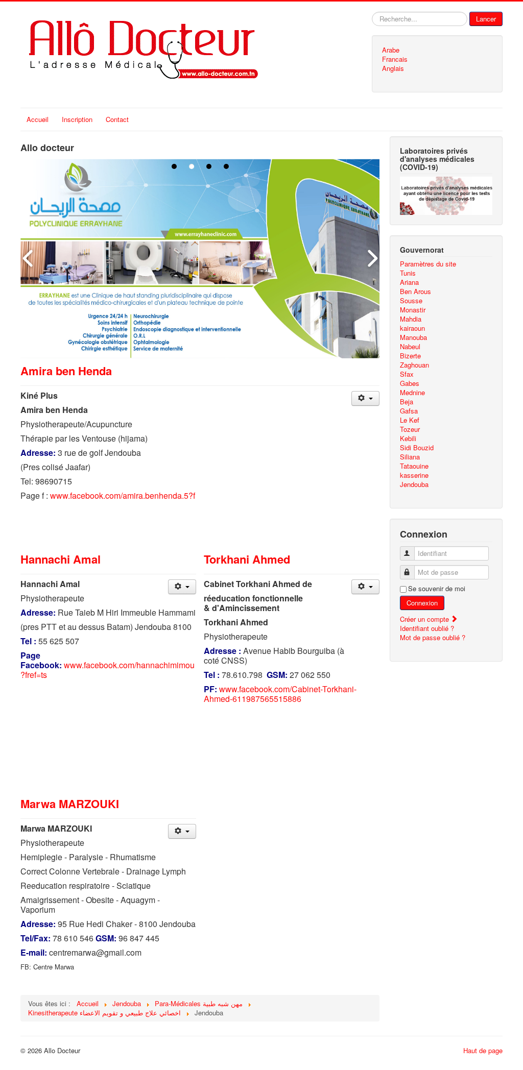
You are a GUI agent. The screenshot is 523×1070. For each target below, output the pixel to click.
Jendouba (414, 484)
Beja (406, 401)
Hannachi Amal (60, 559)
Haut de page (483, 1050)
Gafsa (409, 411)
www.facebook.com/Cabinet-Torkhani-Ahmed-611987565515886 (280, 693)
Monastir (412, 309)
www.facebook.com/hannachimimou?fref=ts (107, 669)
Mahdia (410, 319)
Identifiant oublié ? (427, 628)
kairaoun (412, 328)
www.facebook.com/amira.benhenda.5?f (122, 495)
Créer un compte (425, 619)
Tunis (408, 273)
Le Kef (409, 420)
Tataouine (414, 466)
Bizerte (410, 355)
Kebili (408, 438)
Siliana (410, 456)
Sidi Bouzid (417, 447)
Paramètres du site (428, 264)
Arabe (390, 50)
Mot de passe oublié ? (432, 637)
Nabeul (410, 346)
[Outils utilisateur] (365, 398)
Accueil (38, 119)
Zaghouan (414, 365)
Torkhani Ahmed (247, 559)
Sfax (407, 374)
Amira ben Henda (66, 370)
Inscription (77, 119)
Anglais (393, 68)
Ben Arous (415, 291)
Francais (395, 59)
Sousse (411, 300)
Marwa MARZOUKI (69, 803)
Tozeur (410, 429)
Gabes (409, 383)
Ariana (409, 282)
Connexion (422, 602)
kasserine (414, 475)
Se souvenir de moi (436, 588)
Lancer (486, 18)
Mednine (412, 392)
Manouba (413, 337)
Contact (117, 119)
